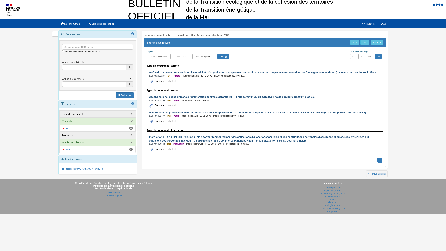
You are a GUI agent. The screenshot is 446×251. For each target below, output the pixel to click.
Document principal (165, 81)
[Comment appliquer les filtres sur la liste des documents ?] (132, 103)
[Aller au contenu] (437, 4)
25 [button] (361, 56)
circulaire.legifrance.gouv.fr (332, 193)
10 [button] (353, 56)
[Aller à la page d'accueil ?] (442, 4)
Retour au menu (378, 173)
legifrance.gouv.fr (332, 190)
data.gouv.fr (332, 202)
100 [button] (378, 56)
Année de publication (73, 142)
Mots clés (67, 135)
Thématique (68, 121)
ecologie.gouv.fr (332, 205)
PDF (354, 42)
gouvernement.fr (332, 196)
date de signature (203, 56)
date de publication (159, 56)
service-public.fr (332, 187)
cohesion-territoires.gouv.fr (332, 208)
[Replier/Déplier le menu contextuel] (55, 33)
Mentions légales (114, 195)
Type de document (72, 114)
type (223, 56)
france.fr (332, 199)
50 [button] (369, 56)
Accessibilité (114, 192)
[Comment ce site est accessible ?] (434, 4)
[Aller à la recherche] (439, 4)
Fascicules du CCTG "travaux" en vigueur (83, 168)
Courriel (377, 42)
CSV (365, 42)
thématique (181, 56)
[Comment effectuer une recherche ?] (132, 33)
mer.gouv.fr (332, 211)
